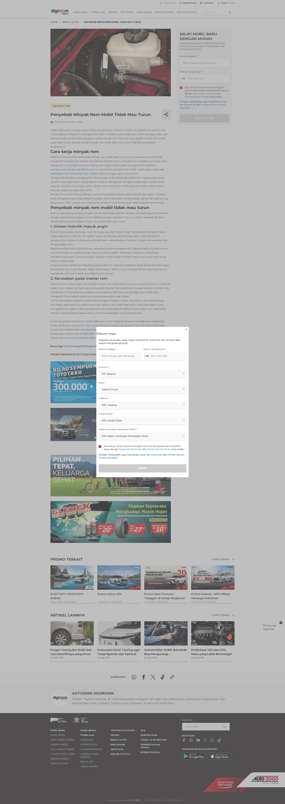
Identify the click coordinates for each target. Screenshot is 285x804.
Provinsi (104, 367)
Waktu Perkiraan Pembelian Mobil (118, 429)
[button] (142, 329)
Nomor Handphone (154, 349)
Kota (102, 382)
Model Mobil (106, 414)
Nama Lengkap (108, 349)
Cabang (103, 398)
